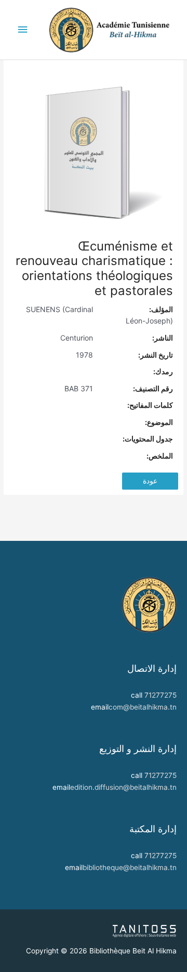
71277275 (160, 695)
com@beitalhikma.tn (143, 707)
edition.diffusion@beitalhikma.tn (123, 787)
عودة (150, 481)
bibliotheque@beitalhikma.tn (130, 867)
